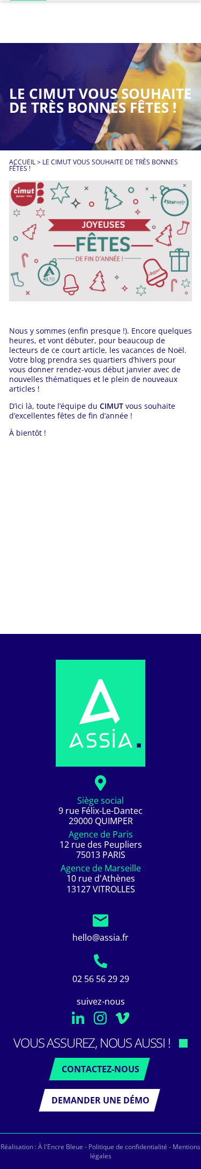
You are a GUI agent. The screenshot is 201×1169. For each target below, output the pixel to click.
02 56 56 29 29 (100, 979)
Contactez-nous (100, 1069)
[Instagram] (100, 1022)
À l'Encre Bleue (60, 1146)
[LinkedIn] (78, 1022)
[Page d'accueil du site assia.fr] (101, 713)
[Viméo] (122, 1022)
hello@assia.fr (100, 937)
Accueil (22, 162)
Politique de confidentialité (127, 1146)
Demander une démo (100, 1100)
